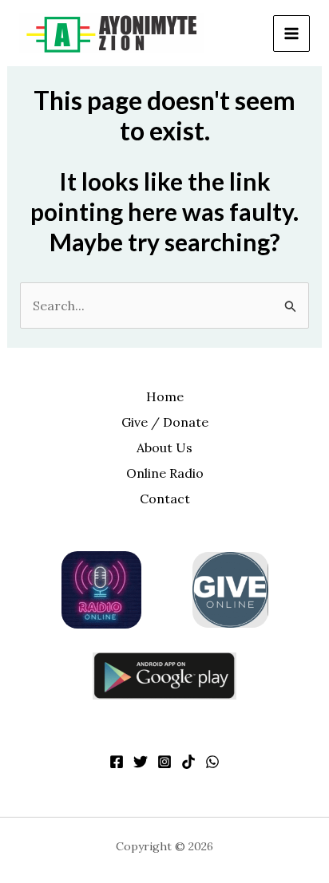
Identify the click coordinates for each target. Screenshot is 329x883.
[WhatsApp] (212, 762)
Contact (165, 499)
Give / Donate (164, 422)
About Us (164, 447)
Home (165, 396)
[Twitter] (140, 762)
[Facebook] (116, 762)
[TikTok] (188, 762)
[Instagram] (164, 762)
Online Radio (165, 473)
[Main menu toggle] (291, 33)
